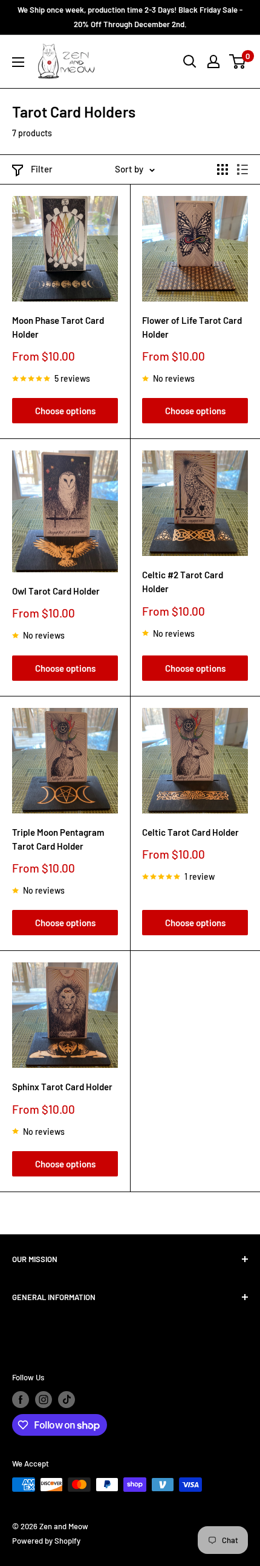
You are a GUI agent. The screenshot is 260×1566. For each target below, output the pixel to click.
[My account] (213, 61)
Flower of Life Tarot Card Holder (192, 327)
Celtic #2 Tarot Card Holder (182, 581)
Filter (42, 168)
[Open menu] (18, 62)
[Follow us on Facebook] (20, 1399)
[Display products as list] (242, 169)
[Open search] (190, 61)
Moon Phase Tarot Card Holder (58, 327)
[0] (237, 61)
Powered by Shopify (46, 1540)
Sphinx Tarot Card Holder (62, 1086)
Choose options (65, 410)
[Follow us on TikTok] (66, 1399)
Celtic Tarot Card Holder (190, 832)
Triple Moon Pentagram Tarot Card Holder (58, 839)
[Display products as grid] (222, 169)
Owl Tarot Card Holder (56, 591)
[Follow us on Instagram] (43, 1399)
